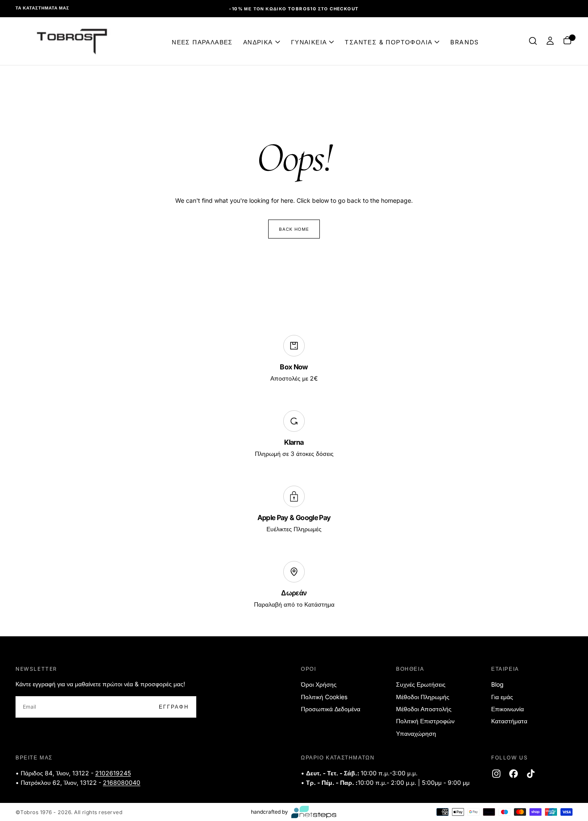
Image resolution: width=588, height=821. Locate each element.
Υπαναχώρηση (416, 733)
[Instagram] (496, 773)
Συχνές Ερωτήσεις (421, 684)
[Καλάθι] (567, 41)
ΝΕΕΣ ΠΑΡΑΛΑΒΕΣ (202, 41)
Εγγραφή (174, 706)
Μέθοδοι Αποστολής (424, 709)
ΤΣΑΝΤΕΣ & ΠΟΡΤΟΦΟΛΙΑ (388, 41)
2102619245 (113, 773)
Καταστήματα (509, 721)
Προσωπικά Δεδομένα (330, 709)
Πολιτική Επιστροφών (425, 721)
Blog (497, 684)
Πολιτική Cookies (324, 696)
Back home (294, 229)
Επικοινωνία (507, 709)
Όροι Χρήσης (319, 684)
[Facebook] (513, 773)
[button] (533, 41)
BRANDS (464, 41)
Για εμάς (502, 696)
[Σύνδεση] (550, 41)
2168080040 (121, 782)
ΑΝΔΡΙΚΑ (258, 41)
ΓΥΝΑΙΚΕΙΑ (309, 41)
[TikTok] (531, 773)
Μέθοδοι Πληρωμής (422, 696)
